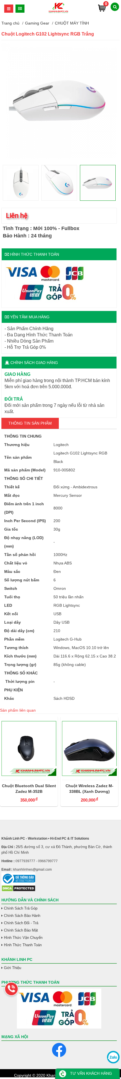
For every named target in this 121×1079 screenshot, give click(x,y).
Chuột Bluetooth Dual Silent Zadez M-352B (29, 789)
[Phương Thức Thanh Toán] (59, 1008)
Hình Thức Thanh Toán (23, 945)
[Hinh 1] (59, 157)
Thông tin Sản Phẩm (30, 423)
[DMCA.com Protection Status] (18, 890)
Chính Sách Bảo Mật (21, 930)
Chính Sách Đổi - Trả (21, 923)
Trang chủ (10, 23)
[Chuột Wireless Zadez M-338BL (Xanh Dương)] (89, 748)
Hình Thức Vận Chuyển (23, 937)
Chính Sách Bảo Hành (22, 915)
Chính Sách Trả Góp (20, 908)
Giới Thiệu (12, 968)
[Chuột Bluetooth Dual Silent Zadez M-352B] (28, 748)
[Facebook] (59, 1050)
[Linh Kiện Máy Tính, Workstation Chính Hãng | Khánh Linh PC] (58, 12)
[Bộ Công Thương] (59, 878)
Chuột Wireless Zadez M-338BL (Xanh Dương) (89, 789)
